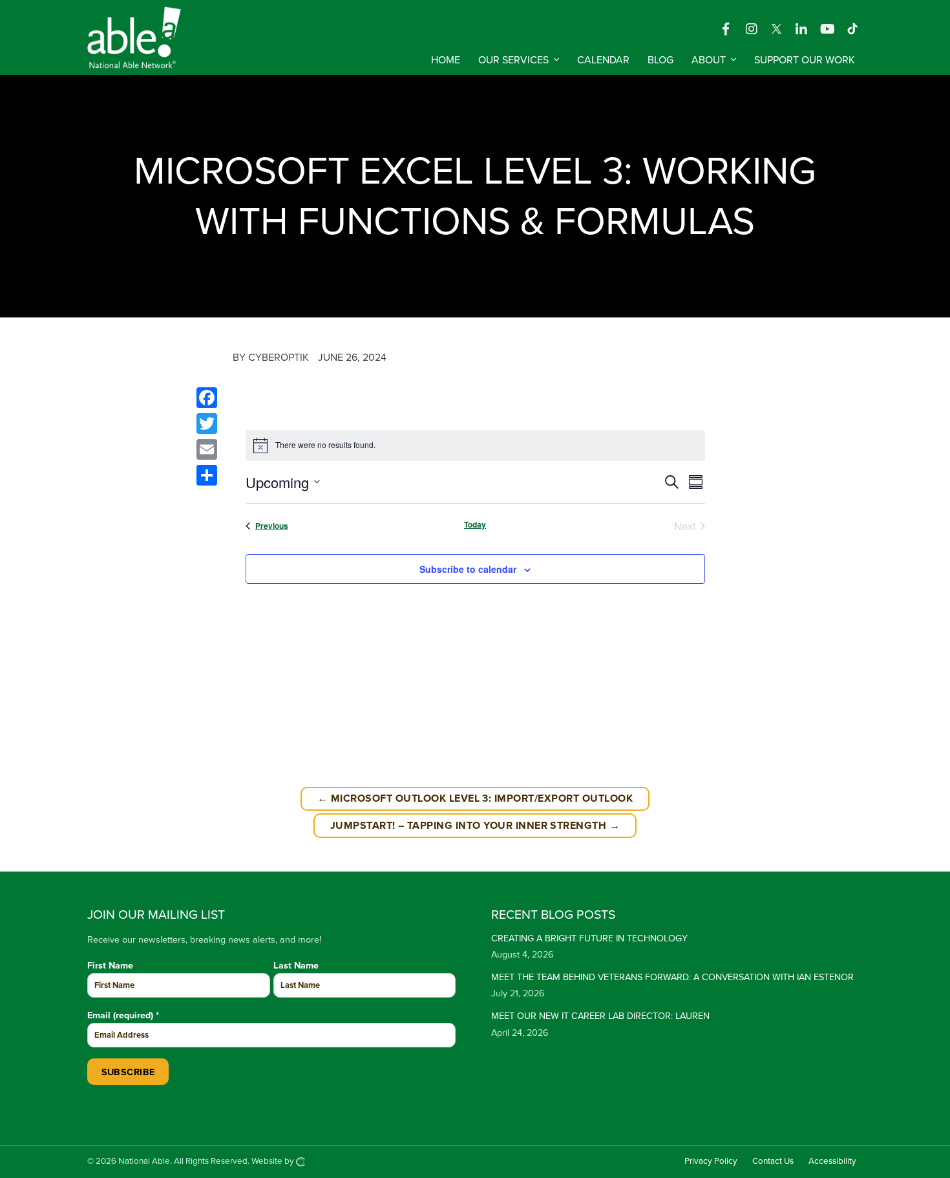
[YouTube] (827, 28)
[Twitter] (207, 423)
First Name (110, 965)
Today (475, 524)
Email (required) (123, 1015)
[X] (778, 28)
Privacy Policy (710, 1161)
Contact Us (773, 1161)
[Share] (207, 475)
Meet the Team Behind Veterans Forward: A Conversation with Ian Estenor (672, 977)
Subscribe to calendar (467, 568)
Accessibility (832, 1161)
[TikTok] (852, 28)
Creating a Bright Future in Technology (589, 938)
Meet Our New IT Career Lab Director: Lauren (600, 1016)
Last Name (296, 965)
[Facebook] (725, 28)
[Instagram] (751, 28)
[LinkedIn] (801, 28)
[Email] (207, 449)
